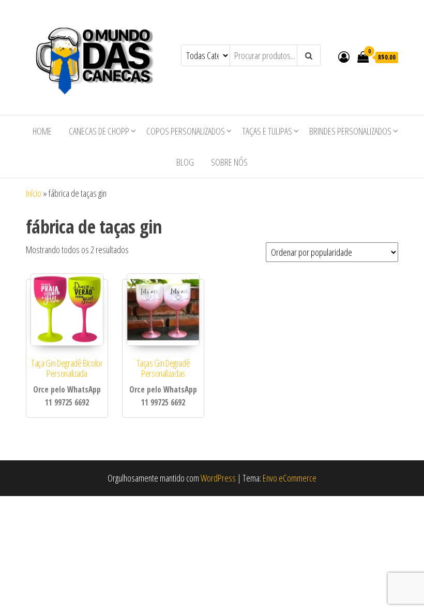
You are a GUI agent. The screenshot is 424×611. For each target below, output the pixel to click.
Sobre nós (229, 162)
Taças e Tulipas (267, 131)
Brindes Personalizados (350, 131)
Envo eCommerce (289, 478)
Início (33, 193)
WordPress (218, 478)
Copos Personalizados (185, 131)
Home (42, 131)
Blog (185, 162)
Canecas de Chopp (99, 131)
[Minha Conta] (344, 56)
